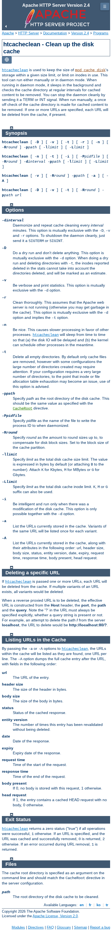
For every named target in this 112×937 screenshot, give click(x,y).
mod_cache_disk (90, 70)
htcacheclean (15, 70)
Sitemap (80, 927)
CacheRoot (22, 408)
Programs (100, 33)
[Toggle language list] (7, 60)
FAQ (50, 927)
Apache (8, 33)
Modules (18, 927)
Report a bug (100, 927)
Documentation (55, 33)
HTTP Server (28, 33)
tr (107, 905)
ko (98, 905)
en (82, 905)
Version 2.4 (80, 33)
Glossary (64, 927)
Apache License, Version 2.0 (55, 916)
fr (90, 905)
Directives (36, 927)
